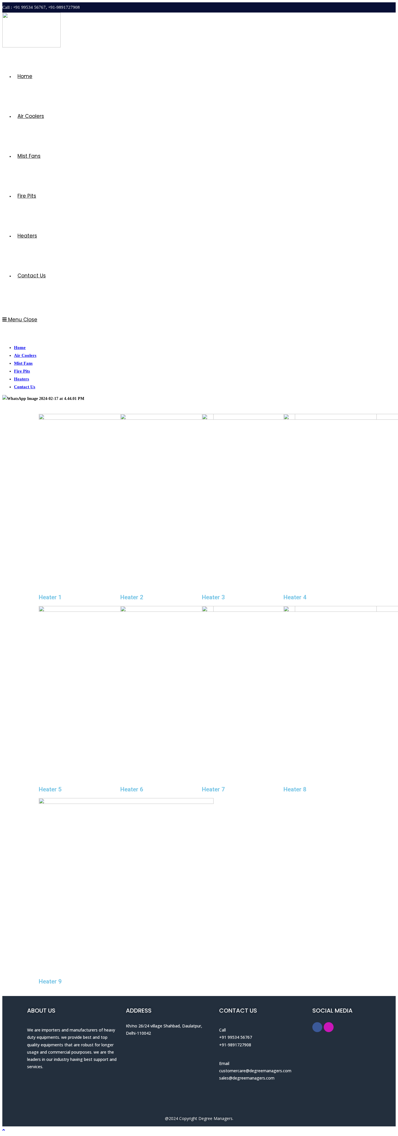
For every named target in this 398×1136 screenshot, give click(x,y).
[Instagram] (329, 1027)
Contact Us (24, 386)
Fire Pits (22, 371)
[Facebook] (317, 1027)
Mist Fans (23, 363)
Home (20, 347)
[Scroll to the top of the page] (3, 1130)
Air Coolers (25, 355)
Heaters (21, 379)
